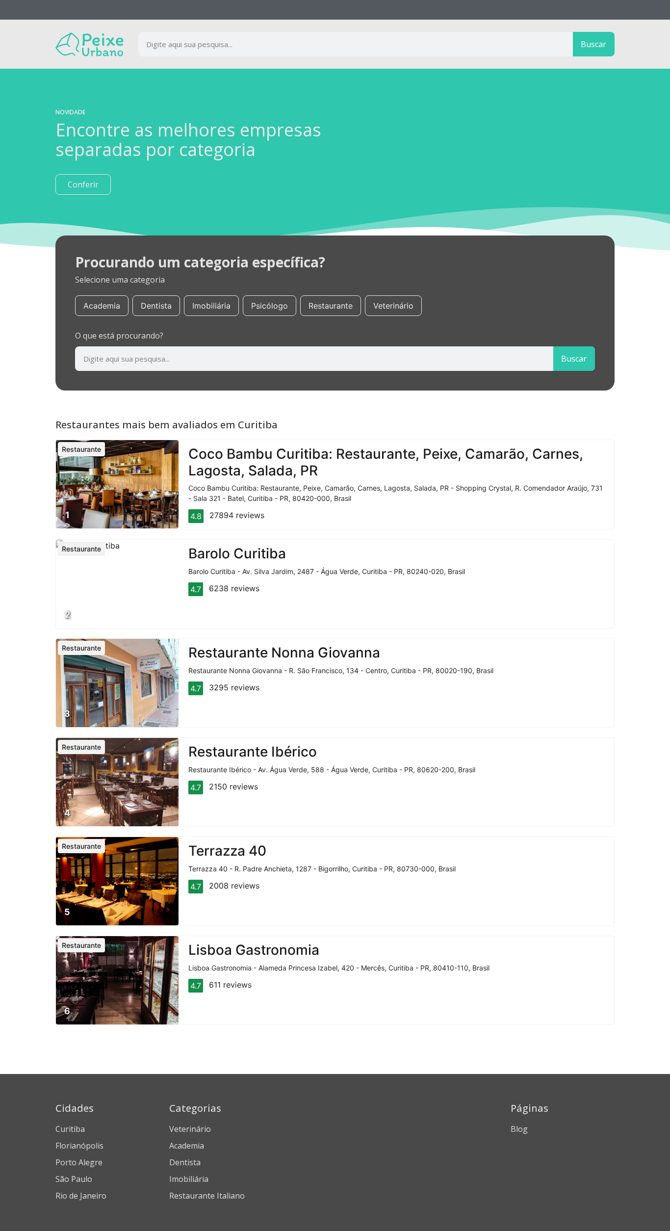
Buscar (593, 44)
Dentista (156, 306)
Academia (101, 306)
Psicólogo (269, 306)
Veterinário (393, 306)
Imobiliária (211, 306)
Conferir (83, 184)
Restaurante (331, 306)
